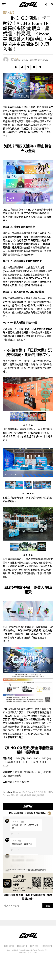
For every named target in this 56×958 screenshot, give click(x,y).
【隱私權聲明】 (47, 946)
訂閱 (48, 906)
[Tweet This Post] (22, 67)
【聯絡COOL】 (21, 946)
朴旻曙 (27, 795)
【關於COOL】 (8, 946)
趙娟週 (40, 795)
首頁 (5, 12)
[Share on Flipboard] (28, 67)
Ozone (6, 795)
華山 (34, 795)
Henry (15, 59)
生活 (11, 12)
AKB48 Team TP (28, 792)
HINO (50, 792)
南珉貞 (14, 795)
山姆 (21, 795)
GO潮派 (42, 792)
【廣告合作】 (34, 946)
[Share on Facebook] (16, 67)
